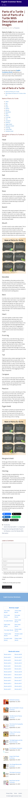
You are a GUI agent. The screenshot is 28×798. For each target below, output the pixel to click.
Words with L (18, 669)
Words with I (7, 666)
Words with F (18, 660)
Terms (15, 793)
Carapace (8, 120)
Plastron (8, 122)
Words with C (7, 657)
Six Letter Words (8, 621)
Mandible (8, 112)
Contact (20, 793)
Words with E (7, 660)
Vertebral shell (9, 131)
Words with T (18, 680)
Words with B (18, 654)
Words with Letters (13, 651)
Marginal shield (10, 126)
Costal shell (9, 129)
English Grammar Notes (11, 1)
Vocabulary (7, 525)
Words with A (7, 654)
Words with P (18, 674)
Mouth (7, 110)
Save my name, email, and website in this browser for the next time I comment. (14, 573)
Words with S (7, 680)
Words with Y (7, 689)
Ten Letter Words (8, 630)
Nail (7, 105)
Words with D (18, 657)
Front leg (8, 117)
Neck (7, 114)
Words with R (18, 677)
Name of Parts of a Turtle (12, 91)
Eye (6, 103)
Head (7, 101)
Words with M (7, 672)
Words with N (18, 672)
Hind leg (8, 127)
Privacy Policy (9, 793)
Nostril (7, 108)
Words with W (7, 686)
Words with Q (7, 677)
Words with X (18, 686)
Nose (7, 107)
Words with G (7, 663)
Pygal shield (9, 124)
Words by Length (14, 608)
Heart (7, 115)
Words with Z (18, 689)
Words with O (7, 674)
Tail (7, 119)
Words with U (7, 683)
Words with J (18, 666)
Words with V (18, 683)
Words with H (18, 663)
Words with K (7, 669)
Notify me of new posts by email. (12, 582)
